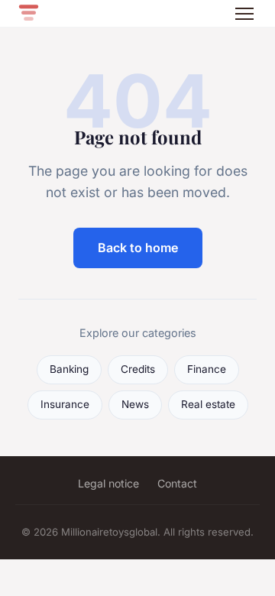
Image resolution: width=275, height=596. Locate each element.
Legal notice (108, 483)
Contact (177, 483)
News (135, 404)
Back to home (138, 247)
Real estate (208, 404)
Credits (138, 369)
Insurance (64, 404)
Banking (69, 369)
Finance (206, 369)
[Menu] (244, 14)
